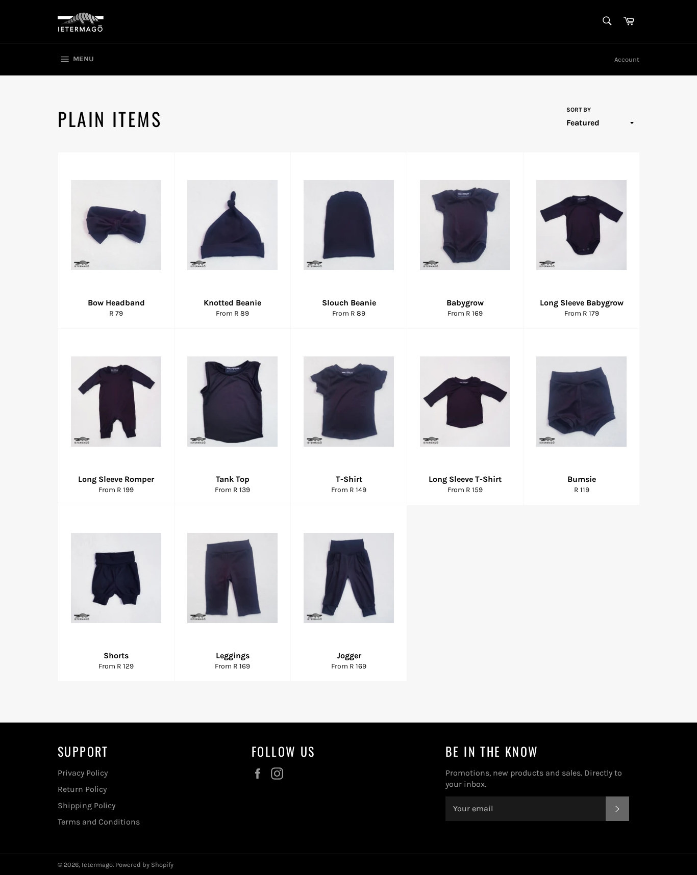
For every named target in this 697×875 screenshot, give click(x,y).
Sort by (578, 109)
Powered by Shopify (144, 864)
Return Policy (82, 789)
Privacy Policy (83, 773)
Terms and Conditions (99, 822)
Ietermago (97, 864)
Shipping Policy (86, 805)
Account (626, 59)
